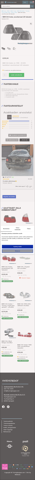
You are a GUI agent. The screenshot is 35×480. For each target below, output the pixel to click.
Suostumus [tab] (6, 228)
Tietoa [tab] (29, 228)
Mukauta (17, 251)
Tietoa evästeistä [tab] (17, 228)
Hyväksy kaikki (17, 246)
